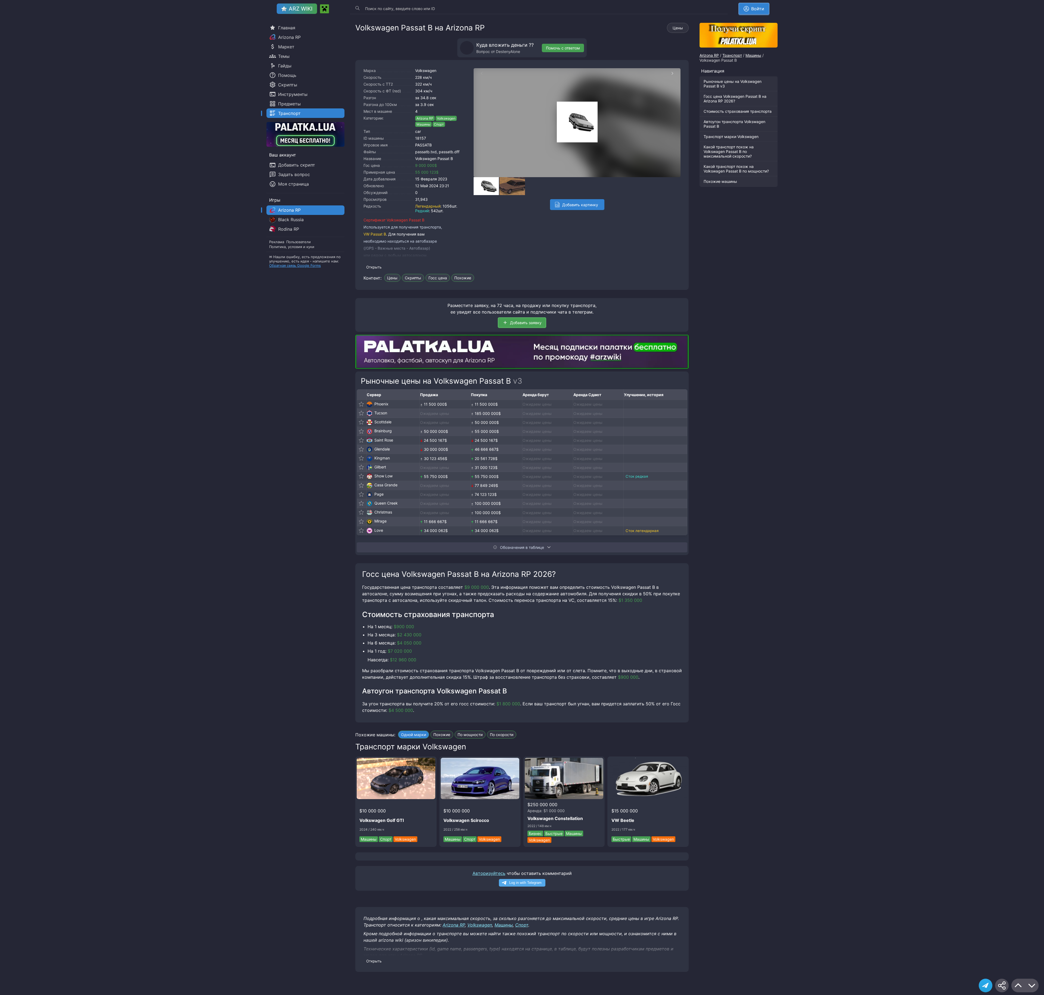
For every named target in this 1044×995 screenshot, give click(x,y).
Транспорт (732, 55)
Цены (678, 28)
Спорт (439, 124)
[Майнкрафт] (324, 8)
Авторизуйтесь (489, 873)
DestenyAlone (508, 51)
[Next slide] (675, 73)
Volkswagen (425, 70)
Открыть (373, 267)
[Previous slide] (479, 73)
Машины (423, 124)
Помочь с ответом (563, 48)
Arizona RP (425, 118)
